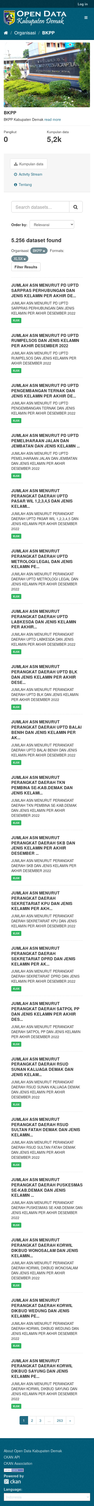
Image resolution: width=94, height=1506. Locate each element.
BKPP (48, 32)
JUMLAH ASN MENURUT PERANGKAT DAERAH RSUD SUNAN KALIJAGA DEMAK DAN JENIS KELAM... (42, 1066)
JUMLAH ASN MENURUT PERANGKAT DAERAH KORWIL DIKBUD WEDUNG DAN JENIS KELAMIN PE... (42, 1308)
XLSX (16, 320)
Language (12, 1489)
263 (60, 1420)
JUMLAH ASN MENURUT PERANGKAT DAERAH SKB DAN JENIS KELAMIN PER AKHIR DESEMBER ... (43, 845)
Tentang (25, 184)
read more (52, 119)
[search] (76, 207)
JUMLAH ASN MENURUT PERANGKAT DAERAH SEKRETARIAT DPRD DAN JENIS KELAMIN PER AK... (43, 956)
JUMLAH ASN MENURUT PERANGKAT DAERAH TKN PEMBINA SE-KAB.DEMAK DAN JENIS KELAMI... (42, 785)
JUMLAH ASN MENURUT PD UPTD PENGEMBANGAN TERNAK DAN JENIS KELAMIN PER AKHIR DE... (45, 390)
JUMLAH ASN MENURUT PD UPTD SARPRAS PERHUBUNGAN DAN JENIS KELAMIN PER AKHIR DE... (45, 290)
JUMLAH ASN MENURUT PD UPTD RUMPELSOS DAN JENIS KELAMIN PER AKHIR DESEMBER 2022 (45, 340)
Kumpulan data (30, 163)
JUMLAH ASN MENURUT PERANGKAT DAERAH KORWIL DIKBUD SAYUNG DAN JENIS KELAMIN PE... (42, 1368)
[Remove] (44, 251)
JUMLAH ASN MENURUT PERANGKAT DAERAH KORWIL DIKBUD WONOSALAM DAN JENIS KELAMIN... (44, 1247)
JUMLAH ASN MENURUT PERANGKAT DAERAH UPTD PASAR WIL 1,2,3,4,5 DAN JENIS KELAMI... (42, 498)
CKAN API (12, 1457)
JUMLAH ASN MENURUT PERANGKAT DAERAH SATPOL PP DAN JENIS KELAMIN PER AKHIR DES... (45, 1011)
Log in (83, 4)
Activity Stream (30, 174)
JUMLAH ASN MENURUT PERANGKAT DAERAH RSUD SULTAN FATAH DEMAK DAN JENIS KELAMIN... (45, 1127)
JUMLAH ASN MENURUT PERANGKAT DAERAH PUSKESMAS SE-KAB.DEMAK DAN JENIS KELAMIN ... (47, 1187)
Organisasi (25, 32)
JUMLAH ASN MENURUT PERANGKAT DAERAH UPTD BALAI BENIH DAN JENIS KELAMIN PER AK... (46, 729)
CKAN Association (18, 1463)
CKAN (12, 1481)
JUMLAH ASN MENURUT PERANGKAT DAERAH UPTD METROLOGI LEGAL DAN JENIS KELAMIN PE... (42, 558)
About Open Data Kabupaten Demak (33, 1450)
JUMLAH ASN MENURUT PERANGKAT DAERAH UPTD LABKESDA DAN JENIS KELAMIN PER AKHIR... (43, 619)
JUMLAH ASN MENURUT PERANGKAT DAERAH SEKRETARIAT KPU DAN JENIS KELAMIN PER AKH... (41, 900)
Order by (18, 224)
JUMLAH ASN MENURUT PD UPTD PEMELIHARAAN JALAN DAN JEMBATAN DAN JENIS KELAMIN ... (45, 440)
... (49, 1420)
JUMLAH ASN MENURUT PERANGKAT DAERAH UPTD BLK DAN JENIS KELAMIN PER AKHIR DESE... (44, 674)
